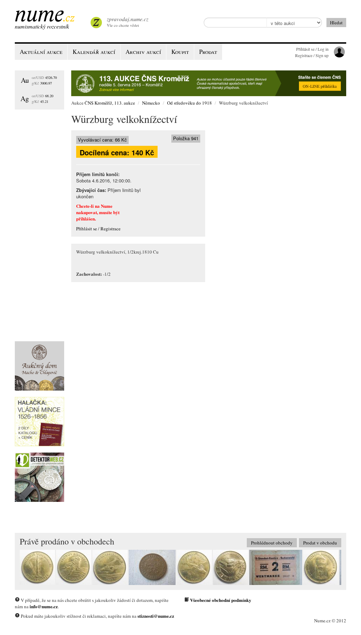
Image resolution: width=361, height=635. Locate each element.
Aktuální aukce (41, 52)
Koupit (180, 52)
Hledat (336, 22)
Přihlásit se (86, 228)
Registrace (110, 228)
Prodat (208, 52)
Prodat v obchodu (320, 543)
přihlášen (85, 218)
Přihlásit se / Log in (312, 49)
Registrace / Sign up (312, 55)
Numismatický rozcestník (42, 26)
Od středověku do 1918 (189, 103)
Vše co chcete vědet (127, 21)
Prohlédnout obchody (272, 543)
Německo (151, 103)
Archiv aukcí (143, 52)
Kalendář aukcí (94, 52)
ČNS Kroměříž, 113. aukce (110, 103)
